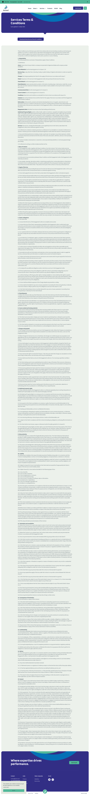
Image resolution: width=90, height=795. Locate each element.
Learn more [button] (6, 787)
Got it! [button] (13, 790)
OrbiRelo (36, 793)
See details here (27, 1)
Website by (84, 793)
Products (25, 779)
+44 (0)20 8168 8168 (15, 780)
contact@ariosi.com (15, 778)
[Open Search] (85, 8)
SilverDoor (37, 779)
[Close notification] (87, 1)
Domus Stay (37, 781)
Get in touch (78, 8)
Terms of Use (30, 793)
